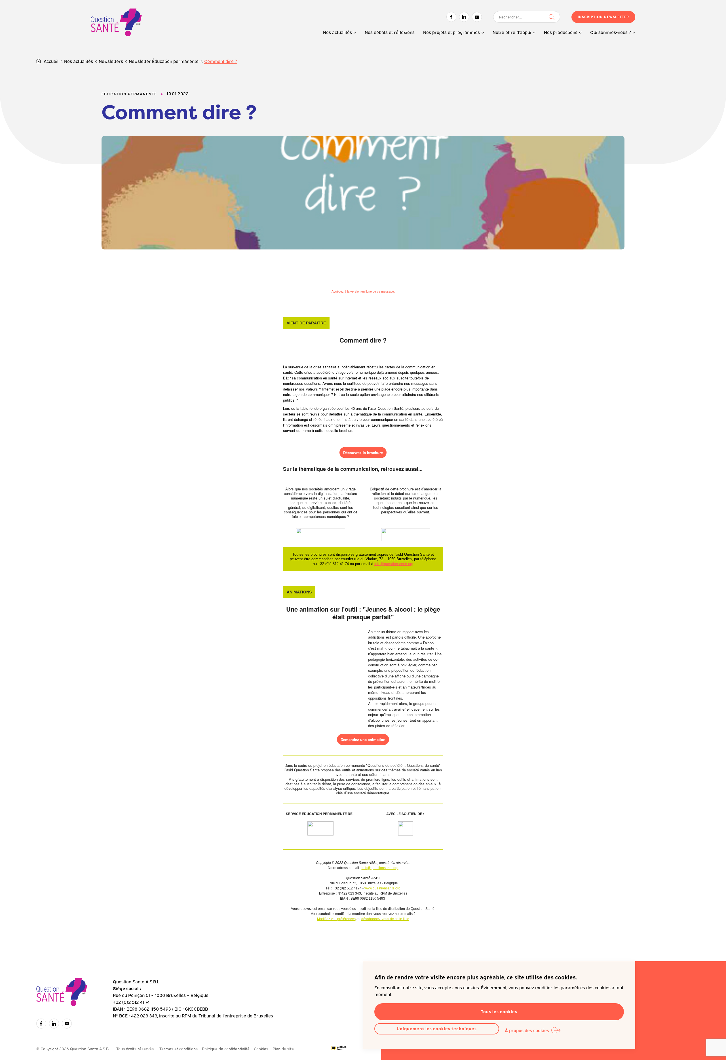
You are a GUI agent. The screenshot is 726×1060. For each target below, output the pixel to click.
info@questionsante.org (393, 564)
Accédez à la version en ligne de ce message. (363, 291)
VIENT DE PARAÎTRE (306, 323)
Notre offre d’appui (512, 32)
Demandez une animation (363, 739)
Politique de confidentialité (226, 1048)
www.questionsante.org (382, 888)
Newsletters (111, 61)
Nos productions (560, 32)
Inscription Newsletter (603, 16)
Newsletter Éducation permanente (164, 61)
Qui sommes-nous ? (610, 32)
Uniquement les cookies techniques (437, 1028)
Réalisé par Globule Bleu (339, 1048)
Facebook (451, 17)
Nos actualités (337, 32)
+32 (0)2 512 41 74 (131, 1002)
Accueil (51, 61)
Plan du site (283, 1048)
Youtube (477, 17)
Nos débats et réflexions (390, 32)
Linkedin (464, 17)
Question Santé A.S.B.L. (116, 23)
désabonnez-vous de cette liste (385, 919)
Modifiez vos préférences (336, 919)
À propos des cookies (527, 1030)
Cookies (261, 1048)
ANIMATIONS (299, 592)
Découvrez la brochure (363, 452)
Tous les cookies (499, 1011)
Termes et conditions (178, 1048)
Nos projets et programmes (451, 32)
